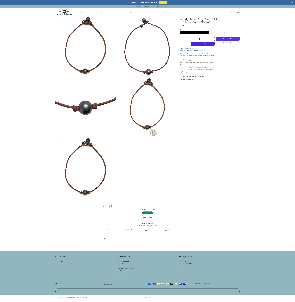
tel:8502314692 (188, 263)
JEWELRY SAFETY (59, 261)
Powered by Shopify (83, 297)
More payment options (227, 42)
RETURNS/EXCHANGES (123, 261)
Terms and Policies (147, 297)
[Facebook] (56, 284)
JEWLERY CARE (121, 273)
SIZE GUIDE (120, 266)
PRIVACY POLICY (59, 259)
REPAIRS (119, 259)
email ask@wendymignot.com (186, 266)
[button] (293, 2)
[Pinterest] (62, 284)
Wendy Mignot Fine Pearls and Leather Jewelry (69, 297)
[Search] (231, 12)
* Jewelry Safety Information (187, 79)
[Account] (234, 12)
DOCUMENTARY (186, 261)
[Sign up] (237, 290)
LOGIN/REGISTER (108, 284)
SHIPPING (119, 270)
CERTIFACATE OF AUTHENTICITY (125, 268)
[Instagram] (59, 284)
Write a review (147, 213)
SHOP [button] (163, 2)
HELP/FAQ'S (120, 263)
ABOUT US (181, 259)
